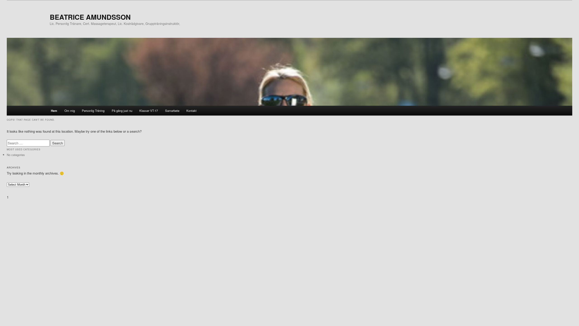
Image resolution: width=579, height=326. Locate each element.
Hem (54, 110)
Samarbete (172, 110)
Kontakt (191, 110)
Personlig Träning (93, 110)
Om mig (69, 110)
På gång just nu (122, 110)
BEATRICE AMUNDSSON (90, 17)
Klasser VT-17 (148, 110)
